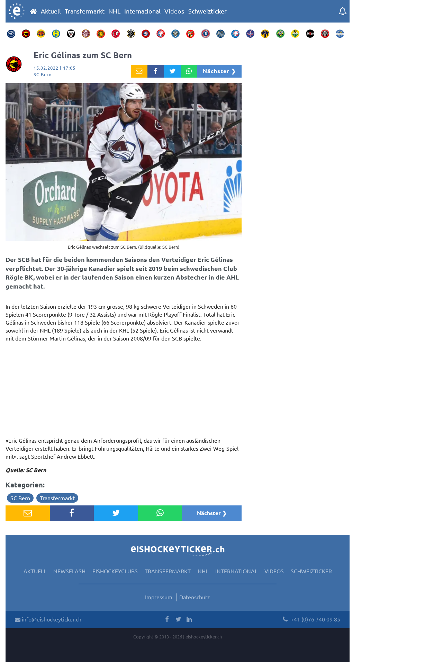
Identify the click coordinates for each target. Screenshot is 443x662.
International (142, 11)
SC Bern (20, 497)
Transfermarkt (85, 11)
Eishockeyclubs (115, 570)
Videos (174, 11)
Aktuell (51, 11)
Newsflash (69, 570)
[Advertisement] (123, 391)
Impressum (158, 596)
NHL (114, 11)
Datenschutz (194, 596)
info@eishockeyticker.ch (50, 619)
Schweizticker (207, 11)
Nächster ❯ (219, 70)
